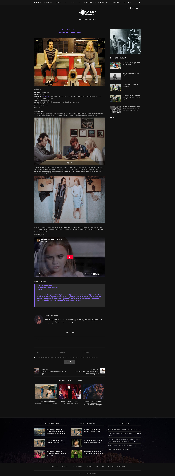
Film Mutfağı (103, 2)
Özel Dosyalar (89, 2)
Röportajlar (75, 2)
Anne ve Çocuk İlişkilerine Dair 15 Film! (131, 64)
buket (130, 445)
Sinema (57, 2)
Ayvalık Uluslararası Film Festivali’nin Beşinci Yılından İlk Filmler (56, 453)
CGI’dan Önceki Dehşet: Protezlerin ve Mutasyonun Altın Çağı (93, 403)
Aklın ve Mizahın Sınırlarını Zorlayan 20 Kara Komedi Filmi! (131, 98)
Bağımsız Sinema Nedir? (115, 449)
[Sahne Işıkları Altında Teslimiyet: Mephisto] (70, 391)
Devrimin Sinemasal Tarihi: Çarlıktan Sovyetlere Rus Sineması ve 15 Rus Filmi (131, 109)
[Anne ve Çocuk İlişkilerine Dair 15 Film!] (115, 65)
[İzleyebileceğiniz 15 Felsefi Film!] (115, 76)
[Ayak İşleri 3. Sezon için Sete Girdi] (115, 87)
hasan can (128, 449)
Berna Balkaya (51, 316)
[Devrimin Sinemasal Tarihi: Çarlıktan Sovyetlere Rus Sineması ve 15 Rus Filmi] (115, 109)
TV (65, 2)
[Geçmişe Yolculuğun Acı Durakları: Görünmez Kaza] (46, 391)
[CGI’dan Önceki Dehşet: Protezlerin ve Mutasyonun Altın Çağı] (93, 391)
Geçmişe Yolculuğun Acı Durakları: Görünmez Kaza (56, 441)
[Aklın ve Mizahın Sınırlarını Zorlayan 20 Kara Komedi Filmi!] (115, 98)
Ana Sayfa (37, 2)
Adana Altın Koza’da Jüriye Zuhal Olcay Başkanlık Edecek (94, 452)
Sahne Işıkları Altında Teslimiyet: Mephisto (120, 433)
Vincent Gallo (45, 96)
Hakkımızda (116, 2)
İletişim (126, 2)
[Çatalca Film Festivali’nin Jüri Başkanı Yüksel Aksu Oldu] (76, 443)
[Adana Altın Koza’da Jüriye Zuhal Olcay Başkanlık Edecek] (76, 454)
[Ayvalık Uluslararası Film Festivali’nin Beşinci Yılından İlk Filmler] (39, 454)
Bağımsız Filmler (66, 30)
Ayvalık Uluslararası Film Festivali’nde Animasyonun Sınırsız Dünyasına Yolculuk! (56, 431)
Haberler (47, 2)
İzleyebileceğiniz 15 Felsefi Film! (132, 75)
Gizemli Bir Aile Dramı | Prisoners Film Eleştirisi (121, 429)
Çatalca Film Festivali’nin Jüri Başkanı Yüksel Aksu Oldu (93, 441)
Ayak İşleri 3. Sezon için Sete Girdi (131, 86)
